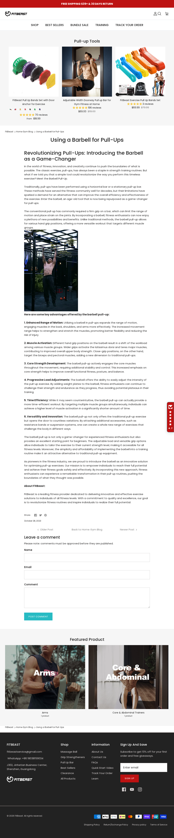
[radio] (10, 109)
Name (28, 550)
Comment (31, 584)
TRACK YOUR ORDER (129, 25)
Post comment (38, 616)
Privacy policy (139, 824)
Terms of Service (158, 824)
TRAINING (102, 25)
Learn (95, 778)
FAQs (95, 762)
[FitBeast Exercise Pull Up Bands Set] (140, 72)
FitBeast (9, 131)
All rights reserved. (33, 815)
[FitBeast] (16, 13)
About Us (97, 751)
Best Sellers (68, 768)
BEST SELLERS (54, 25)
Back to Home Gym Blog (87, 529)
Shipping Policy (92, 824)
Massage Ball (69, 751)
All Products (68, 778)
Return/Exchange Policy (116, 824)
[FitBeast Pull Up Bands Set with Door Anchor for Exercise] (34, 72)
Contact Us (99, 757)
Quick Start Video (103, 768)
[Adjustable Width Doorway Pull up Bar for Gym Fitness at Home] (87, 72)
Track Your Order (102, 773)
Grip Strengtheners (73, 757)
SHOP (35, 25)
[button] (27, 115)
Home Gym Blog (24, 131)
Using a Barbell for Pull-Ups (50, 131)
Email (27, 567)
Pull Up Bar (67, 762)
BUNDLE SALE (80, 25)
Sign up (129, 778)
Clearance (67, 773)
